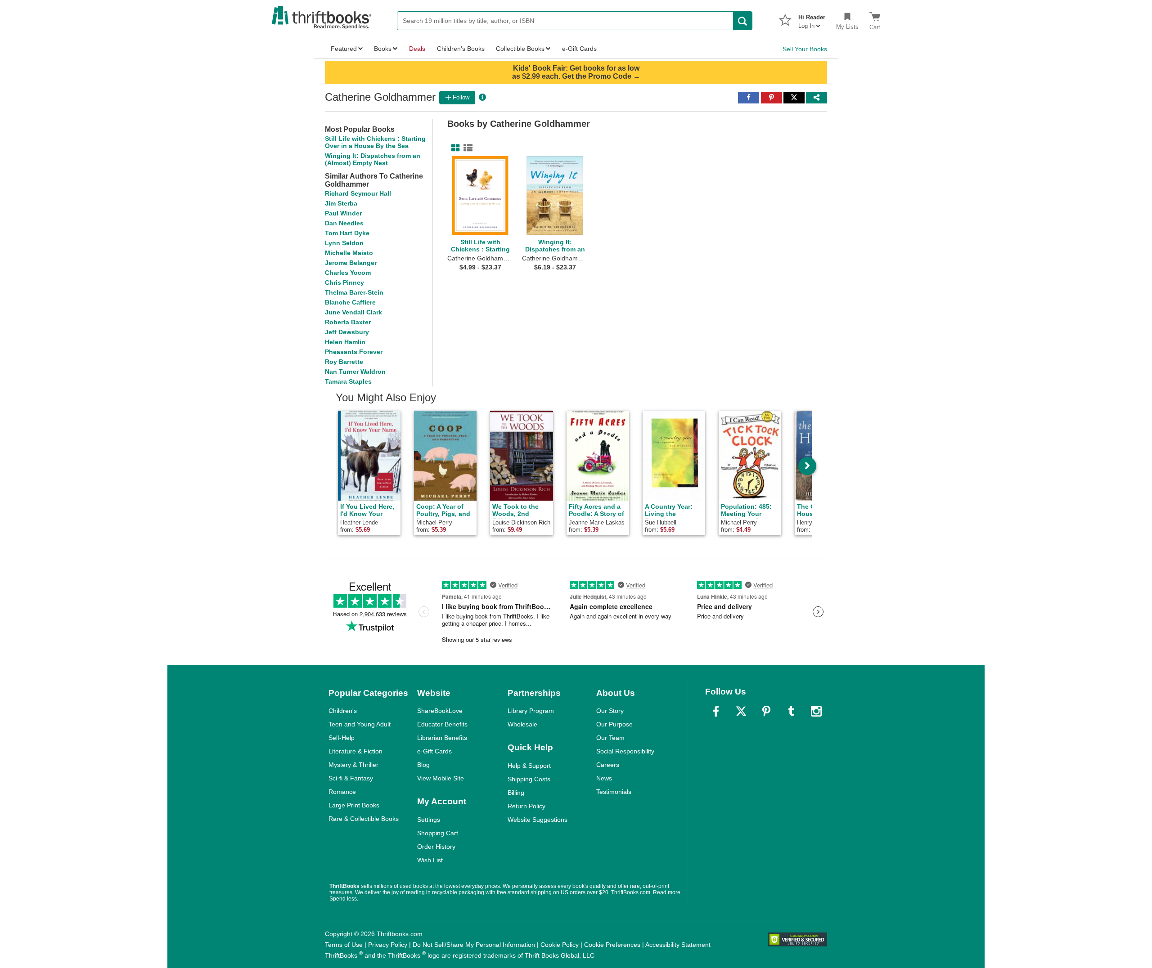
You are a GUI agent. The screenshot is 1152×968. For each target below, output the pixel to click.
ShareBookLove (440, 710)
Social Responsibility (625, 751)
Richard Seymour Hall (358, 193)
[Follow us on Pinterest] (766, 711)
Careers (607, 764)
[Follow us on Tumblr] (791, 711)
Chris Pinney (344, 282)
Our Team (610, 737)
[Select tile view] (466, 148)
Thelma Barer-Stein (354, 292)
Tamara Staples (348, 381)
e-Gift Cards (434, 751)
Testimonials (613, 791)
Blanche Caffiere (350, 302)
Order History (436, 846)
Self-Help (341, 737)
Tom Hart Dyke (347, 233)
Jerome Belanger (351, 262)
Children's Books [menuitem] (461, 48)
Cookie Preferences (612, 944)
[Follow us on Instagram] (816, 711)
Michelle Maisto (349, 252)
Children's (342, 710)
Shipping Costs (529, 779)
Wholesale (522, 724)
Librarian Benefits (442, 737)
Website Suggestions (537, 819)
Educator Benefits (442, 724)
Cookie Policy (559, 944)
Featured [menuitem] (344, 48)
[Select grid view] (453, 148)
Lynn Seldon (344, 242)
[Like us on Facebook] (716, 711)
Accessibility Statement (678, 944)
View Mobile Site (440, 778)
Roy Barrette (344, 361)
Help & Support (529, 765)
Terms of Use (344, 944)
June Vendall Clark (353, 312)
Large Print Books (353, 805)
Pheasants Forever (353, 351)
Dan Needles (344, 223)
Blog (423, 764)
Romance (342, 791)
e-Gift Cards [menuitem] (579, 48)
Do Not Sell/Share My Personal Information (474, 944)
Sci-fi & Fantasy (350, 778)
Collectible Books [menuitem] (520, 48)
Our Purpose (614, 724)
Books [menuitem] (383, 48)
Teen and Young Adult (359, 724)
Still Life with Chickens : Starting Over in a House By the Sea (375, 142)
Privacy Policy (387, 944)
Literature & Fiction (355, 751)
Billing (516, 792)
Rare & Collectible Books (363, 818)
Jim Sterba (341, 203)
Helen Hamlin (345, 341)
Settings (428, 819)
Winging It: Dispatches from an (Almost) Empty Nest (372, 159)
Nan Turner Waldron (355, 371)
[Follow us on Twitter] (741, 711)
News (604, 778)
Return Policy (526, 806)
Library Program (531, 710)
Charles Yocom (348, 272)
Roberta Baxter (348, 322)
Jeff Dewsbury (347, 332)
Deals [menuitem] (417, 48)
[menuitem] (811, 19)
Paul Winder (343, 213)
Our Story (610, 710)
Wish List (430, 860)
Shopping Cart (437, 833)
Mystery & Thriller (353, 764)
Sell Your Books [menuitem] (805, 49)
